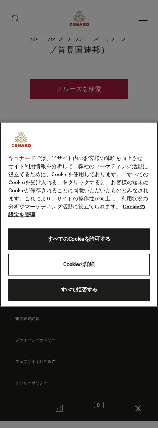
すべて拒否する (79, 289)
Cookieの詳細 (79, 264)
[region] (79, 214)
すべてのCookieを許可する (79, 239)
